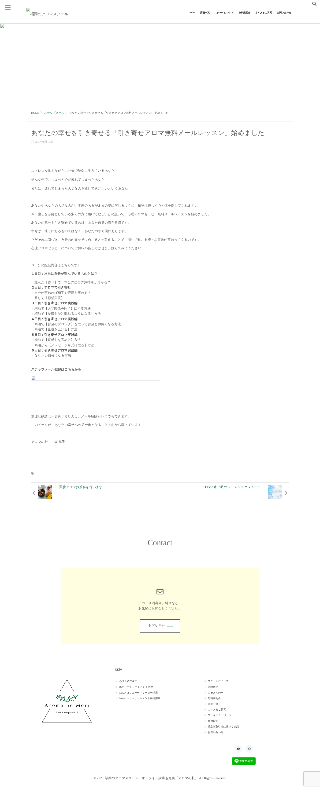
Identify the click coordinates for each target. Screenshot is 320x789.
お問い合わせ (284, 12)
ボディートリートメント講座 (136, 687)
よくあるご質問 (263, 12)
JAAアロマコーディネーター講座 (138, 692)
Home (193, 12)
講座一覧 (205, 12)
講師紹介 (213, 687)
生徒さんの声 (215, 692)
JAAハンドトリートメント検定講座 (139, 698)
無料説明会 (244, 12)
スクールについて (224, 12)
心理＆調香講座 (128, 681)
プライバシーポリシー (221, 715)
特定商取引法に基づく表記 (223, 726)
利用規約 (213, 721)
